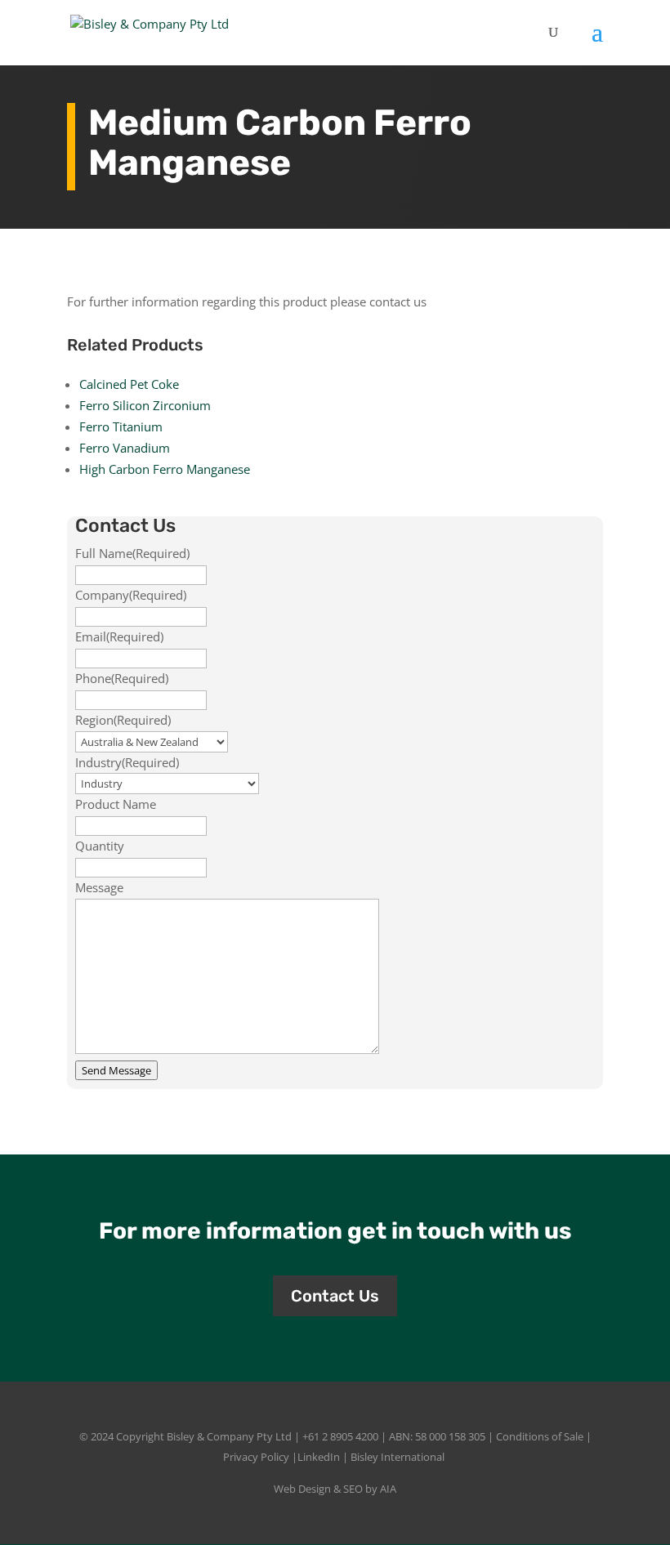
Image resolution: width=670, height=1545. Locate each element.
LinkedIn (318, 1456)
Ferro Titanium (121, 426)
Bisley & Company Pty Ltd (229, 1436)
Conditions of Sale (539, 1436)
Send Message (116, 1070)
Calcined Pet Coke (129, 384)
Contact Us (335, 1296)
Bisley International (397, 1456)
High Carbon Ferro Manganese (164, 469)
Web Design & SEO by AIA (335, 1488)
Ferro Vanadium (124, 448)
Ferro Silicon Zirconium (145, 405)
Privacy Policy (256, 1456)
